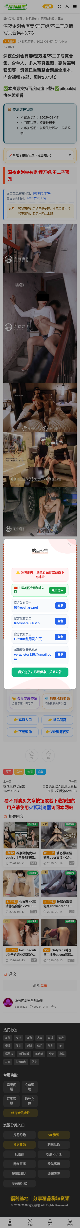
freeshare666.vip (27, 623)
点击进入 (57, 590)
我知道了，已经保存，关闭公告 (40, 672)
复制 (60, 605)
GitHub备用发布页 (28, 639)
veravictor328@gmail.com (32, 657)
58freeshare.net (26, 607)
